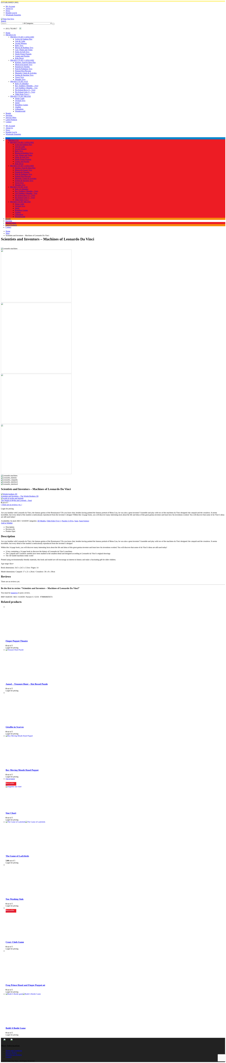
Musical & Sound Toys (23, 65)
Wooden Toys (20, 79)
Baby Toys (19, 45)
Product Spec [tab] (11, 531)
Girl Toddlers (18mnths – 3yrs (26, 88)
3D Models (41, 521)
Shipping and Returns (14, 1055)
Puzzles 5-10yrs (67, 521)
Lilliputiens (19, 109)
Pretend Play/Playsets (23, 71)
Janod (17, 103)
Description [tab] (10, 527)
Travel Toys (19, 77)
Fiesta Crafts (19, 98)
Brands (8, 113)
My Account (10, 6)
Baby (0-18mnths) (22, 84)
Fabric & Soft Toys (22, 52)
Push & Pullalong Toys (23, 69)
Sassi (76, 521)
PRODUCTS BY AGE (19, 82)
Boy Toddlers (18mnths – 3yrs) (26, 86)
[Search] (53, 24)
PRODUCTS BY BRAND (20, 96)
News (8, 11)
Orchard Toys (20, 101)
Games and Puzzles (22, 56)
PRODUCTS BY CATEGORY (22, 37)
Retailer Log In (11, 13)
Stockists (9, 115)
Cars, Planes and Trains (23, 50)
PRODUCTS (11, 35)
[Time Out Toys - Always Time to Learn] (7, 19)
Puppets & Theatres (22, 67)
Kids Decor (19, 58)
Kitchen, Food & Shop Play (25, 62)
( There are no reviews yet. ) (11, 505)
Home (8, 33)
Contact (8, 122)
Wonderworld (20, 111)
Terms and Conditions (14, 1051)
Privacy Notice (11, 1053)
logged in (14, 593)
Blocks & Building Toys (24, 48)
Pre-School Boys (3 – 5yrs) (25, 90)
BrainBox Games (21, 105)
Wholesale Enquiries (13, 15)
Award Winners (21, 43)
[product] (115, 607)
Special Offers (11, 118)
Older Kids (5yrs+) (22, 94)
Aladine (18, 107)
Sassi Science (84, 521)
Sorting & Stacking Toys (24, 75)
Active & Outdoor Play (23, 39)
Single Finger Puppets (23, 54)
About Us (9, 9)
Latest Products (11, 120)
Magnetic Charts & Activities (26, 73)
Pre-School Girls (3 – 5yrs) (25, 92)
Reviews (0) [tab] (10, 529)
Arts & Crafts (20, 41)
